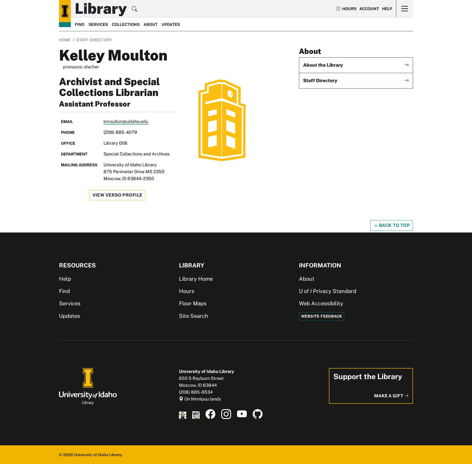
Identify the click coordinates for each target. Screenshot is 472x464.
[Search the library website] (134, 10)
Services (98, 24)
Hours (186, 291)
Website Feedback (321, 316)
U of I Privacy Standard (327, 291)
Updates (171, 24)
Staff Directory (94, 40)
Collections (126, 24)
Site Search (193, 316)
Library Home (196, 279)
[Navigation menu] (404, 8)
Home (65, 40)
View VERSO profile (117, 195)
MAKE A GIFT (389, 395)
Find (80, 24)
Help (387, 8)
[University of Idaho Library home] (65, 11)
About (151, 24)
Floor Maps (192, 303)
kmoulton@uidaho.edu (125, 121)
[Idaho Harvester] (196, 414)
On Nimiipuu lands (202, 399)
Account (369, 8)
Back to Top (394, 225)
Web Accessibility (321, 303)
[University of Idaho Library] (88, 386)
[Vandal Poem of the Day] (182, 414)
